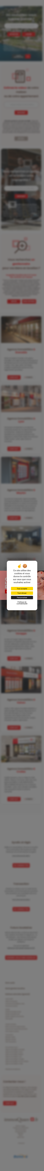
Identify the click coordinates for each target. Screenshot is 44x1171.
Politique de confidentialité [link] (22, 603)
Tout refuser (21, 593)
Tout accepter (22, 588)
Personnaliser (22, 597)
